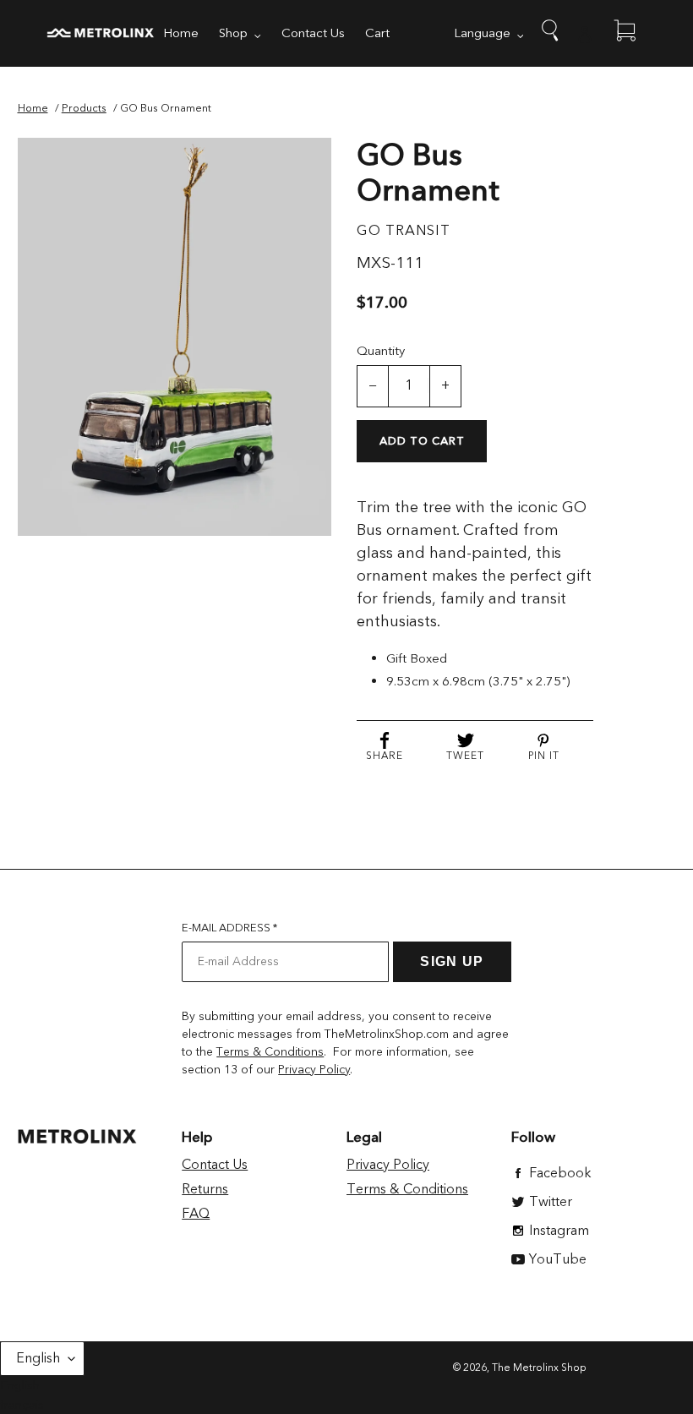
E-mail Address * (229, 928)
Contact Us (215, 1164)
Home (33, 108)
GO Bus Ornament (165, 108)
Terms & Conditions (270, 1052)
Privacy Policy (314, 1070)
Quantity (381, 350)
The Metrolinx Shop (539, 1367)
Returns (205, 1189)
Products (84, 108)
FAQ (196, 1213)
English (38, 1358)
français (22, 1404)
